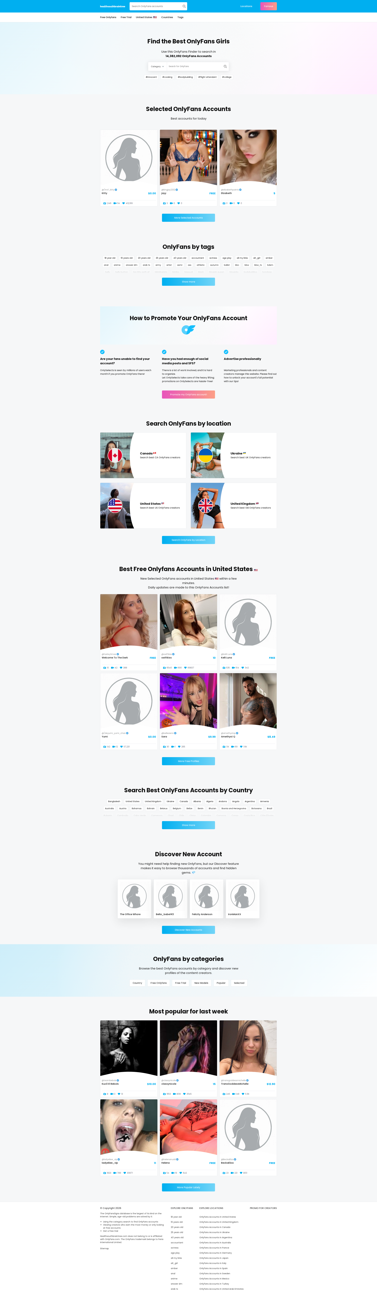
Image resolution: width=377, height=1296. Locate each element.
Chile (181, 815)
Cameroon (156, 815)
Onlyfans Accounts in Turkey (214, 1283)
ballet (227, 265)
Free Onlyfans (108, 17)
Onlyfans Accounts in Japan (213, 1258)
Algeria (209, 801)
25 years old (162, 257)
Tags (180, 17)
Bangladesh (114, 801)
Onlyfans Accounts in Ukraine (214, 1232)
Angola (235, 801)
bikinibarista (161, 272)
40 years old (179, 257)
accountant (198, 257)
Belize (189, 808)
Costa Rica (249, 815)
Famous (268, 6)
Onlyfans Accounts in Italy (212, 1263)
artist (169, 265)
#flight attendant (207, 77)
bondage (267, 272)
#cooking (167, 77)
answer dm (131, 265)
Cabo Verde (140, 815)
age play (227, 257)
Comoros (221, 815)
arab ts (146, 265)
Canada (184, 801)
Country (137, 983)
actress (213, 257)
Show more (188, 281)
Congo (235, 815)
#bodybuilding (185, 77)
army (158, 265)
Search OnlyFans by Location (188, 540)
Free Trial (126, 17)
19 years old (127, 257)
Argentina (250, 801)
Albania (197, 801)
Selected (239, 983)
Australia (109, 808)
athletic (201, 265)
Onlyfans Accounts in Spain (213, 1268)
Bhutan (212, 808)
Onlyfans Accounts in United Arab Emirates (221, 1288)
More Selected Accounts (188, 217)
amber (269, 257)
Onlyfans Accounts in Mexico (214, 1278)
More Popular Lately (188, 1187)
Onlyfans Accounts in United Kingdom (218, 1222)
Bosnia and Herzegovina (234, 808)
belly (107, 272)
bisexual (189, 272)
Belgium (177, 808)
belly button (121, 272)
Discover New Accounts (188, 930)
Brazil (269, 808)
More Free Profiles (188, 761)
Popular (221, 983)
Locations (246, 6)
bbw (247, 265)
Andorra (223, 801)
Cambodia (122, 815)
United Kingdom (153, 801)
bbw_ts (258, 265)
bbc (237, 265)
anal (106, 265)
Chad (170, 815)
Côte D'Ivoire (266, 815)
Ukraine (170, 801)
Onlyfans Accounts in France (214, 1247)
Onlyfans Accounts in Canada (214, 1227)
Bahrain (151, 808)
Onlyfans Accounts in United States (217, 1216)
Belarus (163, 808)
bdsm (270, 265)
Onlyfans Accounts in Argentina (215, 1237)
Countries (167, 17)
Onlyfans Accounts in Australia (215, 1242)
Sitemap (104, 1248)
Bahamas (137, 808)
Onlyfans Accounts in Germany (215, 1252)
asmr (179, 265)
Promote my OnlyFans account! (188, 394)
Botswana (257, 808)
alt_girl (256, 257)
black (201, 272)
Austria (122, 808)
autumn (214, 265)
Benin (200, 808)
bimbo (175, 272)
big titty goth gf (141, 272)
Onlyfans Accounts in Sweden (214, 1273)
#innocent (151, 77)
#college (227, 77)
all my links (242, 257)
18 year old (110, 257)
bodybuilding (250, 272)
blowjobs (234, 272)
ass (189, 265)
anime (117, 265)
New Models (201, 983)
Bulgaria (108, 815)
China (193, 815)
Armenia (264, 801)
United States (144, 17)
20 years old (144, 257)
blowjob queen (216, 272)
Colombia (206, 815)
